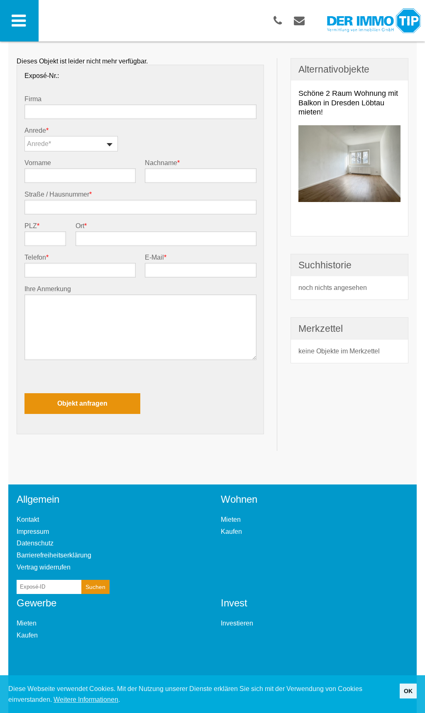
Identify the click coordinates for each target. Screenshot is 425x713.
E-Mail (155, 257)
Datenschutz (35, 543)
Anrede (36, 130)
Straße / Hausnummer (58, 194)
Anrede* (39, 143)
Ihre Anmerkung (47, 289)
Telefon (36, 257)
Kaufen (231, 531)
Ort (81, 226)
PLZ (31, 226)
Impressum (33, 531)
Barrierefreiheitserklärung (54, 555)
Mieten (231, 519)
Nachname (162, 163)
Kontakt (28, 519)
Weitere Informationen (86, 699)
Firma (33, 99)
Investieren (237, 623)
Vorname (37, 163)
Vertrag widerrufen (44, 567)
